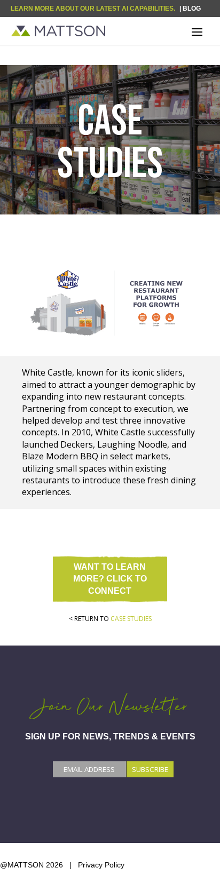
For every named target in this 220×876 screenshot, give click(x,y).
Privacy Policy (101, 865)
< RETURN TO (110, 618)
